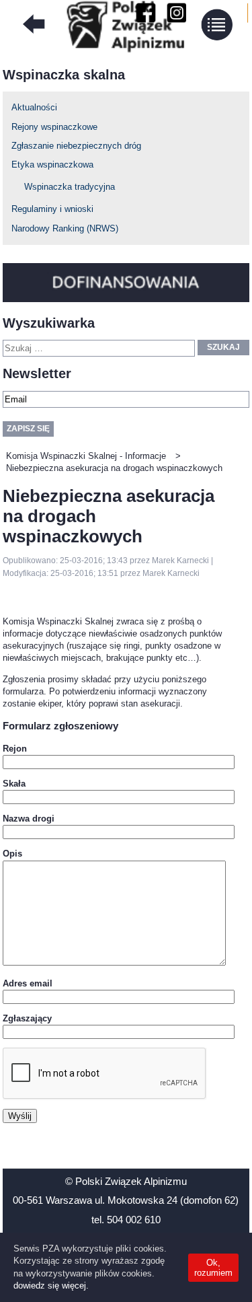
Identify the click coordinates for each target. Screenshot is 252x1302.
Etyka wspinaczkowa (52, 164)
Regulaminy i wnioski (52, 209)
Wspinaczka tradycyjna (69, 187)
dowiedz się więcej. (51, 1285)
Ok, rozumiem (213, 1268)
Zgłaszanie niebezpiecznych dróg (76, 146)
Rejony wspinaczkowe (54, 127)
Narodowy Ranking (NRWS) (64, 228)
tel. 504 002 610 (126, 1219)
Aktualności (34, 107)
